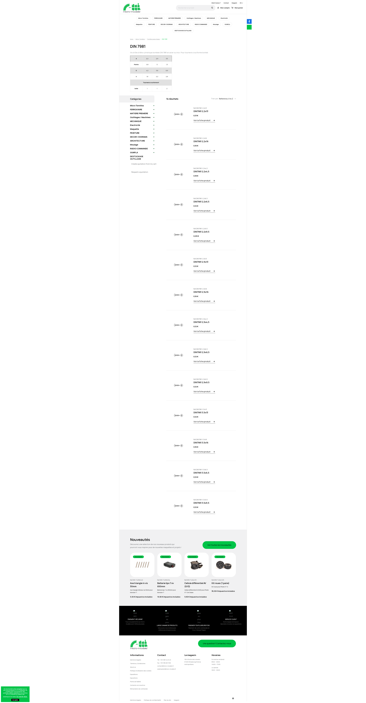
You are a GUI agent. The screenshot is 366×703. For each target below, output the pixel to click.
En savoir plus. (22, 697)
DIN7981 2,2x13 (200, 111)
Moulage (216, 24)
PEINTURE (151, 24)
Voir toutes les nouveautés (219, 545)
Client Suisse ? (216, 3)
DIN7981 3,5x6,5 (201, 472)
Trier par (214, 98)
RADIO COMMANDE (201, 24)
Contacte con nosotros (137, 685)
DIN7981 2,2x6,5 (201, 201)
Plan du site (167, 700)
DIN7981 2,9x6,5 (201, 352)
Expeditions (134, 674)
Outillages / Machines (194, 18)
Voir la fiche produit (201, 120)
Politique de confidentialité (152, 700)
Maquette (139, 24)
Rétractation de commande (139, 689)
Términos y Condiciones (137, 663)
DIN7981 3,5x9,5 (201, 502)
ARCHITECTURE (184, 24)
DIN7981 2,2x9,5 (201, 231)
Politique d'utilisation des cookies (140, 671)
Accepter (15, 700)
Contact (226, 3)
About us (133, 667)
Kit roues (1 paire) (220, 583)
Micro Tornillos (143, 18)
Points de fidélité (135, 682)
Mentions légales (135, 660)
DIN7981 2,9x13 (200, 261)
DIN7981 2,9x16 (200, 292)
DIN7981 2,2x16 (200, 141)
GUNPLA (227, 24)
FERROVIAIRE (158, 18)
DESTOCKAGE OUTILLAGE (183, 30)
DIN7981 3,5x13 (200, 412)
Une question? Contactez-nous (217, 643)
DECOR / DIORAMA (167, 24)
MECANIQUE (211, 18)
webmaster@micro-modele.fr (166, 669)
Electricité (224, 18)
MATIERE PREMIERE (174, 18)
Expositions (134, 678)
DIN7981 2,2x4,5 (201, 171)
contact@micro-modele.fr (165, 666)
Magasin (234, 3)
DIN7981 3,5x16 (200, 442)
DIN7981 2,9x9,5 (201, 382)
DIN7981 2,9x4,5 (201, 322)
